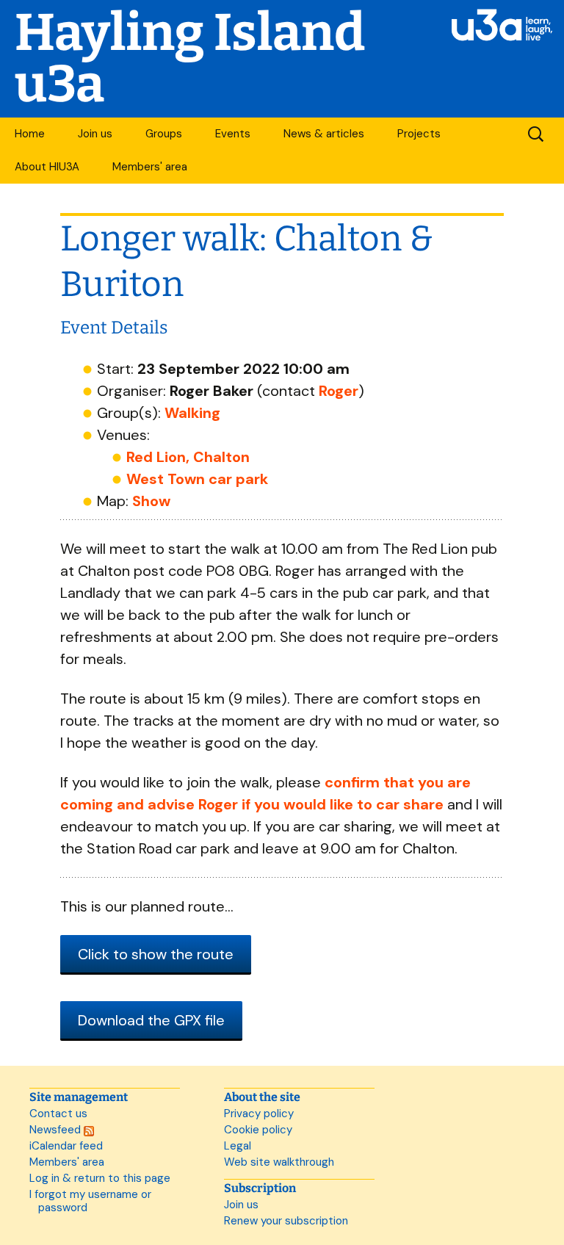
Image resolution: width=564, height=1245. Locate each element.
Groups (163, 133)
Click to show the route (156, 954)
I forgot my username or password (90, 1201)
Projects (419, 133)
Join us (95, 133)
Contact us (58, 1113)
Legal (237, 1145)
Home (30, 133)
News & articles (323, 133)
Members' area (149, 166)
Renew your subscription (286, 1220)
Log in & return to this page (99, 1178)
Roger (338, 390)
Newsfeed (56, 1129)
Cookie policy (258, 1129)
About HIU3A (47, 166)
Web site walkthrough (279, 1162)
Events (232, 133)
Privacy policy (259, 1113)
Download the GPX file (151, 1020)
